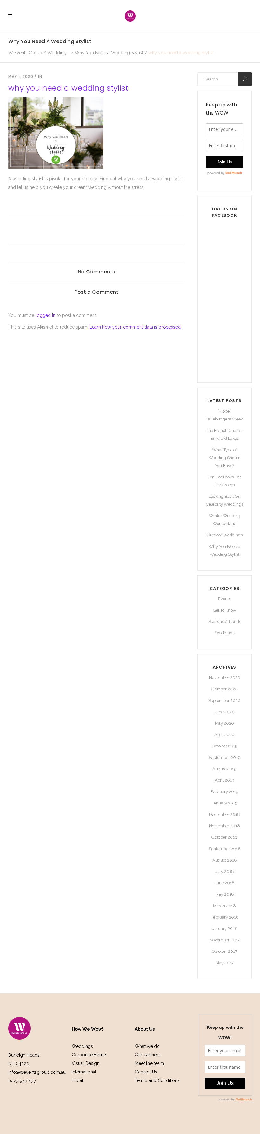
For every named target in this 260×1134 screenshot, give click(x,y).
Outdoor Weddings (225, 535)
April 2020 (224, 734)
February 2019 (224, 791)
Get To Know (224, 610)
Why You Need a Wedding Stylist (109, 52)
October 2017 (224, 951)
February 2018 (225, 917)
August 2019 (224, 768)
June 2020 (224, 711)
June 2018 (225, 883)
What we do (147, 1046)
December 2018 (224, 814)
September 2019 (224, 757)
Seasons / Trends (224, 621)
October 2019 (224, 746)
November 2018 (224, 825)
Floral (77, 1080)
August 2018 (224, 860)
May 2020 (224, 723)
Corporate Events (89, 1054)
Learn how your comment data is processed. (135, 327)
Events (224, 598)
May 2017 (225, 962)
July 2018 (224, 871)
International (84, 1071)
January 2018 (224, 928)
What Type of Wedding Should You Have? (225, 457)
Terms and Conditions (157, 1080)
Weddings (57, 52)
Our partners (147, 1054)
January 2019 (224, 803)
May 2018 (224, 894)
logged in (45, 315)
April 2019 (224, 780)
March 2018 (224, 905)
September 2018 (225, 848)
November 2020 (224, 677)
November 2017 (224, 940)
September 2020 (224, 700)
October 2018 (224, 837)
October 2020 (224, 689)
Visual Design (86, 1063)
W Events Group (25, 52)
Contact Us (146, 1071)
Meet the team (149, 1063)
